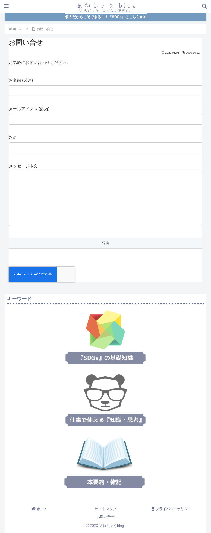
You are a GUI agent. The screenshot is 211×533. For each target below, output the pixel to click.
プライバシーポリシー (172, 509)
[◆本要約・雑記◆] (104, 462)
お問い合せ (105, 516)
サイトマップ (105, 509)
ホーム (42, 509)
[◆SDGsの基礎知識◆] (105, 338)
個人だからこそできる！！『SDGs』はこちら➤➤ (105, 17)
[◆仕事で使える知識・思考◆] (105, 400)
